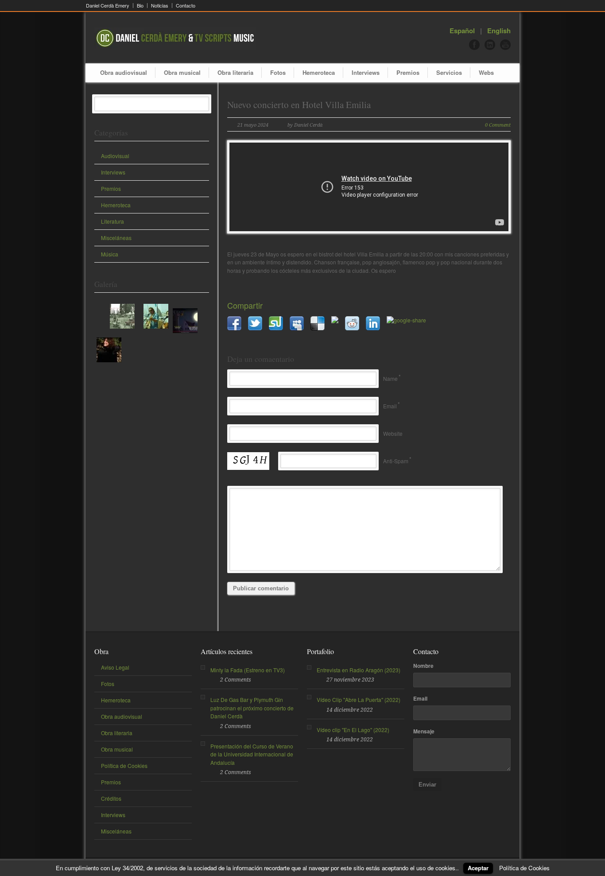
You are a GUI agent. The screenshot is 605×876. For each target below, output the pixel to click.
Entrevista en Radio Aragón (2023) (358, 670)
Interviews (366, 72)
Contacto (185, 5)
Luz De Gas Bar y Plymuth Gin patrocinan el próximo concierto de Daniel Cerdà (252, 708)
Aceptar (478, 868)
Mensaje (423, 731)
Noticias (159, 5)
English (499, 30)
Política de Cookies (124, 765)
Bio (140, 5)
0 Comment (498, 125)
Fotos (278, 72)
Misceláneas (116, 237)
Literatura (112, 221)
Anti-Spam (395, 461)
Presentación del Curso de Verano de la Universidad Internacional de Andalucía (251, 754)
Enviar (427, 784)
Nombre (423, 666)
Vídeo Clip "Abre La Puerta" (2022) (358, 699)
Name (390, 378)
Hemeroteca (318, 72)
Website (393, 433)
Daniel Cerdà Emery (107, 5)
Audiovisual (115, 155)
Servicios (449, 72)
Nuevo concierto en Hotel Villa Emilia (299, 104)
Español (462, 30)
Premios (407, 72)
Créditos (111, 798)
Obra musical (182, 72)
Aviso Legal (115, 667)
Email (390, 406)
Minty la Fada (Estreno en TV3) (247, 670)
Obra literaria (235, 72)
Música (109, 254)
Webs (486, 72)
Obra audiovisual (123, 72)
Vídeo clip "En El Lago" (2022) (353, 729)
